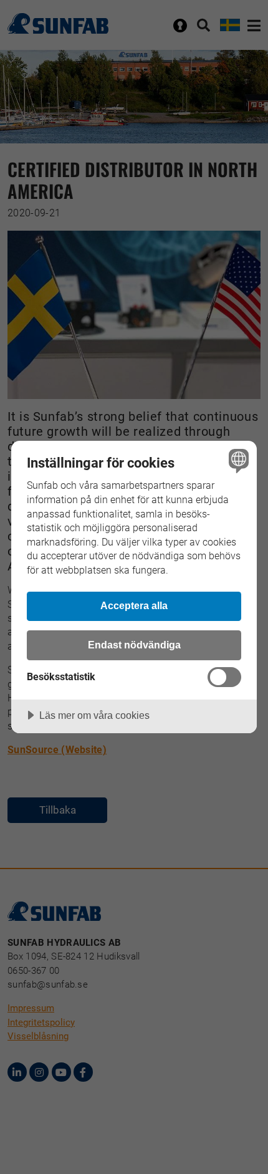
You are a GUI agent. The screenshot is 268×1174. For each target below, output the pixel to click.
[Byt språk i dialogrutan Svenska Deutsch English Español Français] (237, 460)
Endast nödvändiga (134, 644)
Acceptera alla (134, 605)
